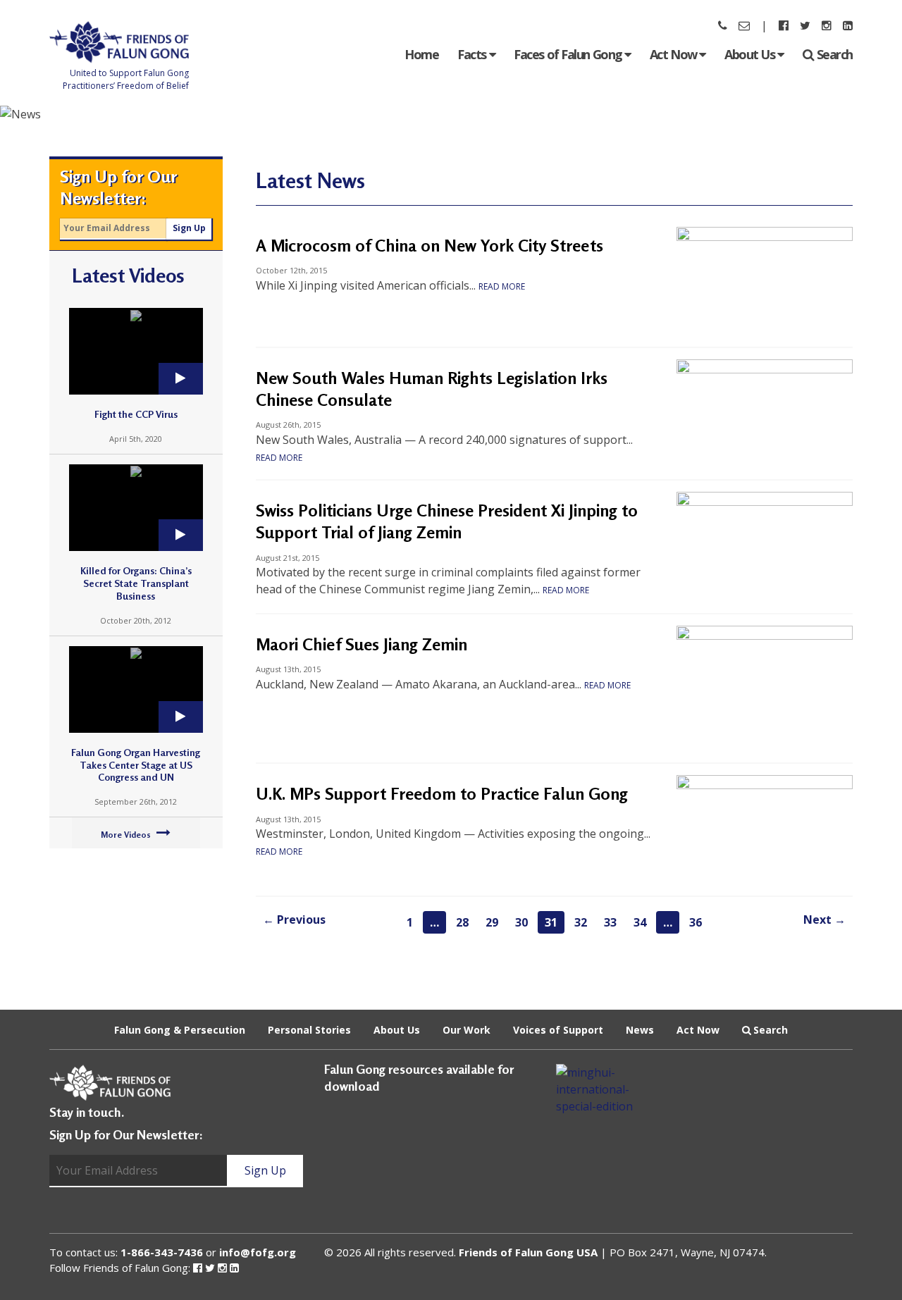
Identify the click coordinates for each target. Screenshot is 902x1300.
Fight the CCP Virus (136, 414)
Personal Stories (309, 1029)
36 (695, 922)
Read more (501, 286)
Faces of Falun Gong (569, 54)
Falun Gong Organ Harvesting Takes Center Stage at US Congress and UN (135, 765)
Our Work (466, 1029)
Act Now (674, 54)
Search (835, 54)
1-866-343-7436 (162, 1252)
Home (421, 54)
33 (610, 922)
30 (521, 922)
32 (580, 922)
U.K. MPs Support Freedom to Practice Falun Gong (442, 794)
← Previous (294, 919)
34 (640, 922)
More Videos (127, 834)
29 (492, 922)
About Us (750, 54)
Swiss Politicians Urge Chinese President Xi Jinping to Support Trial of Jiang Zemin (447, 521)
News (640, 1029)
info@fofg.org (257, 1252)
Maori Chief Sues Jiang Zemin (361, 644)
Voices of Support (558, 1029)
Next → (824, 919)
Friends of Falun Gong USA (528, 1252)
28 (462, 922)
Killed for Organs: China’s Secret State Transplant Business (136, 583)
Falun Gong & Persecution (179, 1029)
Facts (472, 54)
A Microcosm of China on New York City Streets (429, 245)
